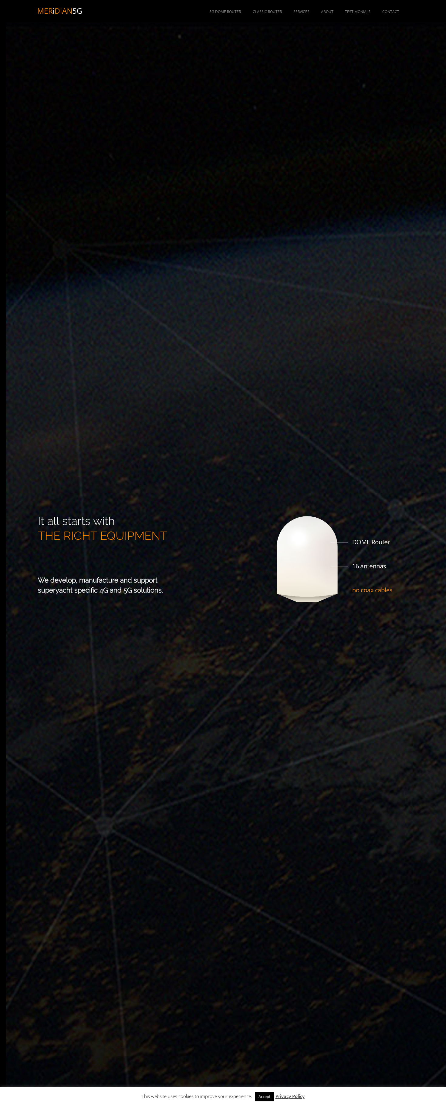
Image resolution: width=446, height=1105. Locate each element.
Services (301, 11)
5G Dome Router (225, 11)
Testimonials (357, 11)
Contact (390, 11)
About (327, 11)
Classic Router (267, 11)
